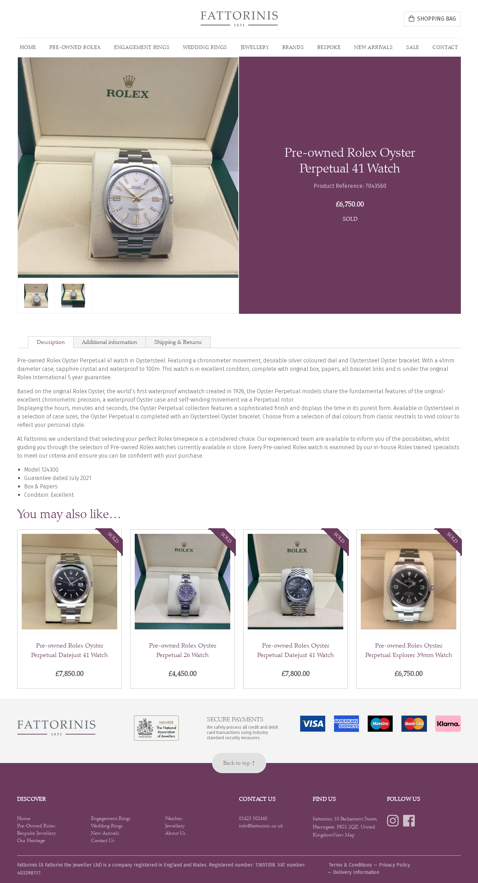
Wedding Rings (205, 47)
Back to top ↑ (239, 763)
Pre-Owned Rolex (74, 47)
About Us (175, 833)
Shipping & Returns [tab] (178, 342)
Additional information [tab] (109, 342)
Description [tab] (51, 342)
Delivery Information (356, 872)
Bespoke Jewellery (36, 833)
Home (28, 47)
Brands (293, 47)
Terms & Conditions (350, 865)
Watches (173, 818)
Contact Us (102, 840)
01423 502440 (253, 818)
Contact (445, 47)
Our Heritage (31, 840)
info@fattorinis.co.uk (261, 825)
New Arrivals (373, 47)
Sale (412, 47)
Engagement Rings (142, 47)
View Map (344, 835)
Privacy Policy (394, 865)
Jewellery (255, 47)
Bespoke (329, 47)
